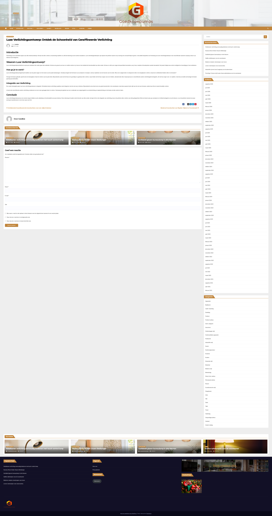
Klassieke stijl (208, 361)
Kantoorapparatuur (210, 350)
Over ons (95, 466)
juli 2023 (207, 222)
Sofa (206, 395)
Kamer (49, 28)
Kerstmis (207, 353)
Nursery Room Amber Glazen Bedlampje (89, 140)
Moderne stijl (208, 368)
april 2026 (208, 99)
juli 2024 (207, 177)
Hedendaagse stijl (210, 331)
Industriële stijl (209, 342)
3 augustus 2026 (144, 451)
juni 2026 (207, 91)
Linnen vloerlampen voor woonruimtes (215, 65)
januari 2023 (208, 245)
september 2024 (209, 170)
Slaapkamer (208, 391)
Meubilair (58, 28)
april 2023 (208, 234)
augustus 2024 (209, 174)
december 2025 (209, 114)
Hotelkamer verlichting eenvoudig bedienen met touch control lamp (34, 140)
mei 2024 (207, 185)
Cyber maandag (209, 308)
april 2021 (208, 286)
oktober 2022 (208, 256)
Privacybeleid (96, 469)
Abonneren (97, 481)
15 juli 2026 (209, 451)
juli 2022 (207, 268)
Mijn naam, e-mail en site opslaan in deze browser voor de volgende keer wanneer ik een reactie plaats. (33, 213)
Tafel (206, 406)
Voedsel (82, 28)
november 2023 (209, 207)
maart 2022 (208, 275)
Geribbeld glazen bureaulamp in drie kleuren (157, 140)
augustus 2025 (209, 129)
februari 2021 (208, 290)
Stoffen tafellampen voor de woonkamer (215, 58)
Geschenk (40, 28)
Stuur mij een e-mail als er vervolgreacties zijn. (18, 217)
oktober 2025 (208, 121)
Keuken (207, 357)
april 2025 (208, 144)
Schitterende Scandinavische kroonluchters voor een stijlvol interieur (29, 108)
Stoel (206, 402)
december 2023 (209, 204)
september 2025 (209, 125)
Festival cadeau (209, 320)
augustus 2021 (209, 283)
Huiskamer (208, 338)
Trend (90, 28)
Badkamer (208, 305)
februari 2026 (208, 106)
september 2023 (209, 215)
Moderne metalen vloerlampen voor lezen (216, 62)
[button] (267, 28)
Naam (7, 186)
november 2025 (209, 117)
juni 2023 (207, 226)
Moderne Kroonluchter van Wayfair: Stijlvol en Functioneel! (179, 108)
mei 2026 (207, 95)
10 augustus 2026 (78, 451)
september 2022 (209, 260)
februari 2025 (208, 151)
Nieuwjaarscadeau (210, 380)
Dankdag (207, 312)
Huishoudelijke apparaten (212, 335)
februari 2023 (208, 241)
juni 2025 (207, 136)
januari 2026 (208, 110)
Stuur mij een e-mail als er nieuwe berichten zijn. (19, 221)
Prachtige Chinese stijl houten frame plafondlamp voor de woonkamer (223, 73)
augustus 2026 (209, 84)
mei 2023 (207, 230)
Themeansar (148, 513)
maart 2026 (208, 102)
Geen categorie (10, 36)
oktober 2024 (208, 166)
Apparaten (19, 28)
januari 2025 (208, 155)
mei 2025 (207, 140)
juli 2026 (207, 87)
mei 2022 (207, 271)
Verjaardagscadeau (210, 417)
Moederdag (208, 372)
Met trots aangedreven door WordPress (128, 513)
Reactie (7, 157)
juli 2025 (207, 132)
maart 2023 (208, 237)
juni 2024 (207, 181)
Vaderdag (207, 413)
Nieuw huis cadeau (210, 376)
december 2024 (209, 159)
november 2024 (209, 162)
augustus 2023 (209, 219)
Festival (30, 28)
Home (11, 28)
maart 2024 (208, 192)
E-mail (7, 195)
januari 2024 (208, 200)
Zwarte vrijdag (209, 425)
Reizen (67, 28)
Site (6, 204)
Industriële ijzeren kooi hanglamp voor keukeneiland (218, 69)
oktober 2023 (208, 211)
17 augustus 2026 (12, 451)
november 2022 (209, 253)
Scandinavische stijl (210, 387)
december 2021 (209, 279)
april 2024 (208, 189)
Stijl (74, 28)
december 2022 (209, 249)
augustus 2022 (209, 264)
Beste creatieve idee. (225, 465)
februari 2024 (208, 196)
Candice (17, 44)
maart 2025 (208, 147)
